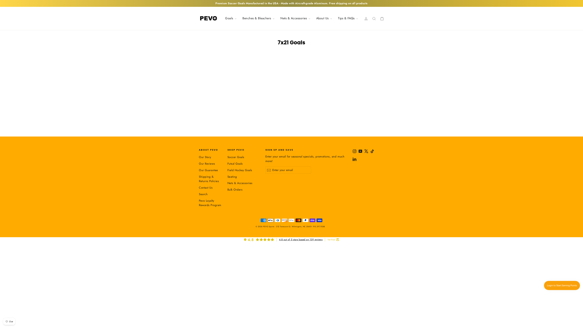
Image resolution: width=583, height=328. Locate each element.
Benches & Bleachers (257, 18)
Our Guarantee (208, 170)
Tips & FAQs (347, 18)
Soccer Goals (235, 157)
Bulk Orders (235, 190)
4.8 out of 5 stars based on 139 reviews (301, 239)
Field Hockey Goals (239, 170)
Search (203, 194)
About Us (323, 18)
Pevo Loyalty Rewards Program (210, 203)
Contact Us (206, 188)
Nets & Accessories (294, 18)
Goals (229, 18)
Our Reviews (207, 164)
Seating (232, 177)
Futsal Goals (235, 164)
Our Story (205, 157)
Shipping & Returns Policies (209, 179)
